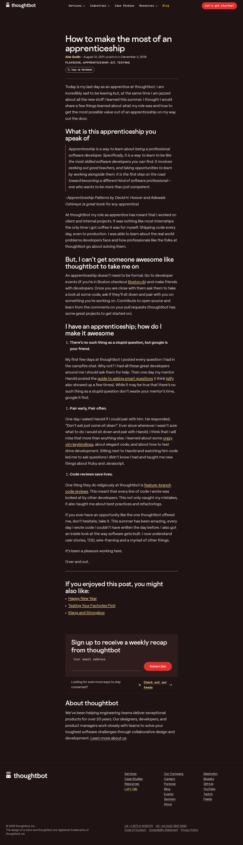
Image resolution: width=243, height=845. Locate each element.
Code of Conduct (135, 830)
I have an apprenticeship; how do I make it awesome (113, 329)
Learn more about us (108, 738)
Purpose (170, 784)
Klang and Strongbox (86, 613)
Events (168, 794)
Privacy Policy (189, 830)
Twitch (208, 794)
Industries (98, 5)
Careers (169, 779)
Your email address (89, 659)
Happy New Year (82, 599)
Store (168, 804)
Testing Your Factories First (92, 606)
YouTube (209, 789)
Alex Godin (73, 57)
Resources (146, 5)
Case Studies (124, 5)
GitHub (208, 784)
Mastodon (210, 774)
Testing (123, 63)
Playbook (73, 63)
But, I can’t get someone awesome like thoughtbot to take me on (119, 262)
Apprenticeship (96, 63)
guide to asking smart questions (125, 379)
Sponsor (170, 799)
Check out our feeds (155, 684)
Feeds (207, 799)
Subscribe (158, 666)
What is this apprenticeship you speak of (110, 134)
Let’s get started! (219, 5)
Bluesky (208, 779)
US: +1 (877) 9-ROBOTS (138, 826)
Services (75, 5)
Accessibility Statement (163, 830)
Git (112, 63)
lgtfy (170, 379)
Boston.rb (136, 282)
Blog (165, 5)
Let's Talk (130, 789)
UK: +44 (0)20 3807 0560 (171, 826)
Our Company (173, 774)
